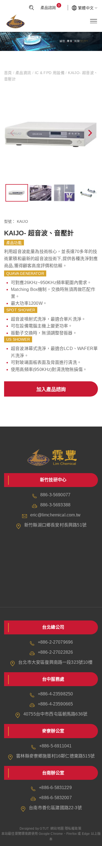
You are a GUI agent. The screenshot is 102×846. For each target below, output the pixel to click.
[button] (89, 134)
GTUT (44, 828)
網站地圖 (57, 828)
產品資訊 (23, 73)
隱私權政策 (73, 828)
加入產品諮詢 (51, 389)
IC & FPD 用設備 (49, 73)
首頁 (8, 73)
